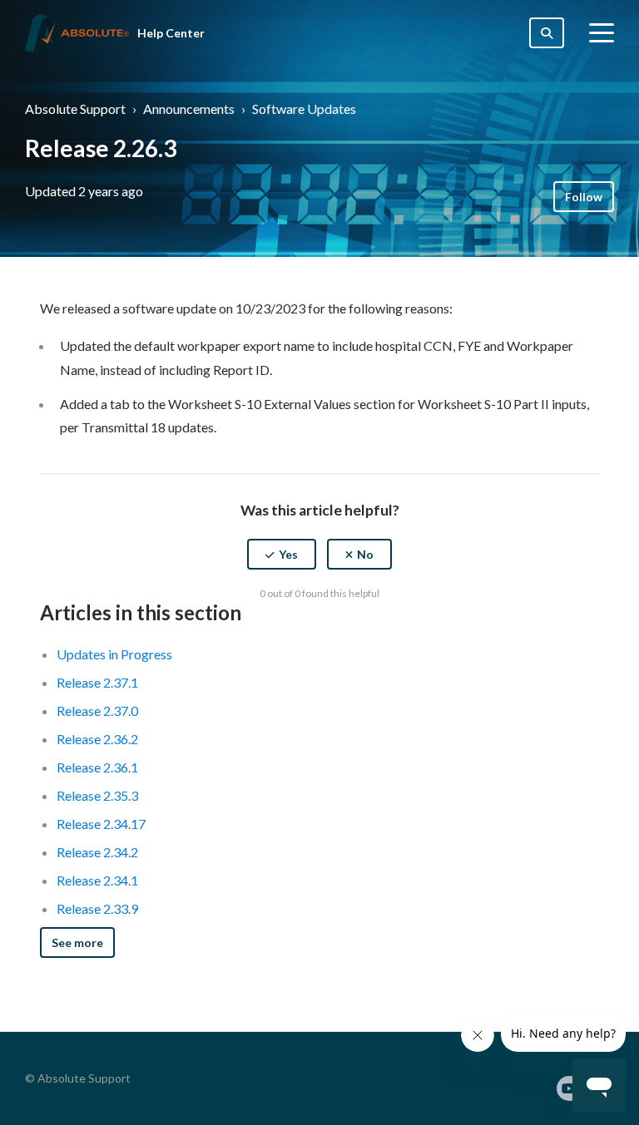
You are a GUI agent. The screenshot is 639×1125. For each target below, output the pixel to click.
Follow (583, 197)
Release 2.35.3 (97, 795)
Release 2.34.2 (97, 852)
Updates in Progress (114, 654)
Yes (288, 554)
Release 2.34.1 (97, 880)
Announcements (189, 108)
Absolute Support (75, 108)
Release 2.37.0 (97, 710)
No (365, 554)
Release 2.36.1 (97, 767)
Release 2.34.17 (101, 823)
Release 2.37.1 (97, 682)
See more (77, 942)
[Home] (77, 33)
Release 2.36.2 (97, 739)
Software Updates (304, 108)
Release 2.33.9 (97, 908)
